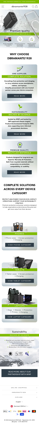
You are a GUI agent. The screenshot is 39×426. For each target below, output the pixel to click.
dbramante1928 (19, 392)
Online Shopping (19, 387)
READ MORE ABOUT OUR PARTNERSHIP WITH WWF (19, 373)
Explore (19, 397)
